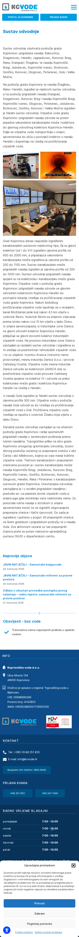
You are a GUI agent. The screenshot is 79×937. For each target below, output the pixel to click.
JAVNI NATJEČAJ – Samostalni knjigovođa (32, 564)
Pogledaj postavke (39, 924)
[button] (73, 865)
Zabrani (39, 913)
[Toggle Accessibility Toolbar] (7, 930)
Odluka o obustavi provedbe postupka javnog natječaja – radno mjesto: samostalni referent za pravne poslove (37, 594)
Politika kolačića (24, 932)
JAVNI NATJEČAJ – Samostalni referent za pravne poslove (37, 577)
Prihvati (39, 903)
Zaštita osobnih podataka (48, 932)
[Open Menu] (74, 7)
